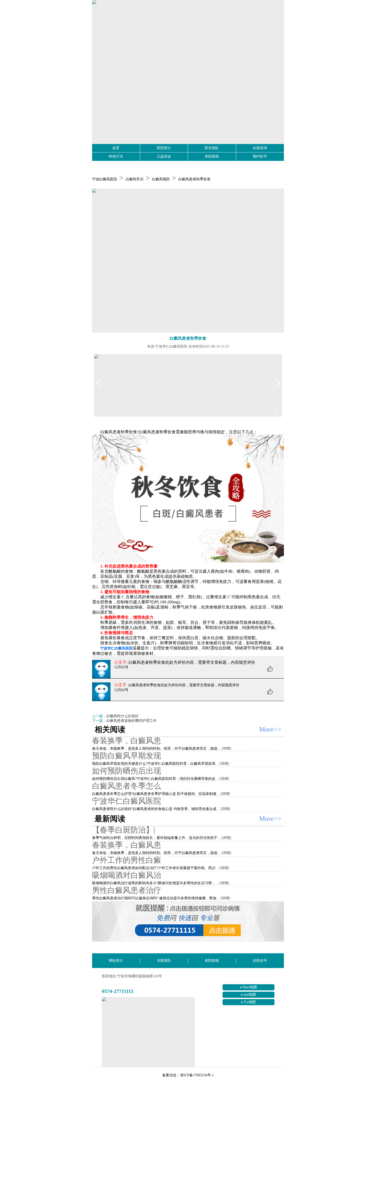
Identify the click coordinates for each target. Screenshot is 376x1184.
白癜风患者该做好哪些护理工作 (131, 721)
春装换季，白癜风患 (126, 740)
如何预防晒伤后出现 (126, 771)
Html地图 (249, 987)
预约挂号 (260, 156)
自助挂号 (260, 960)
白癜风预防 (161, 179)
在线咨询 (260, 148)
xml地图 (249, 995)
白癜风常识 (134, 179)
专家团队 (164, 960)
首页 (115, 148)
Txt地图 (250, 1002)
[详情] (226, 748)
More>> (270, 729)
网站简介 (116, 960)
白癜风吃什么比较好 (122, 716)
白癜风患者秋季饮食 (194, 179)
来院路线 (212, 156)
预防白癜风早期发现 (126, 755)
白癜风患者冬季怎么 (126, 786)
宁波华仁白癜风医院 (126, 801)
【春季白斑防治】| (123, 830)
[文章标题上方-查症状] (188, 261)
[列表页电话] (188, 922)
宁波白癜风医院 (104, 179)
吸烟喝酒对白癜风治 (126, 875)
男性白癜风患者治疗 (126, 890)
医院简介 (164, 148)
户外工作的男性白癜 (126, 860)
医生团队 (212, 148)
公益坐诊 (164, 156)
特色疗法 (116, 156)
